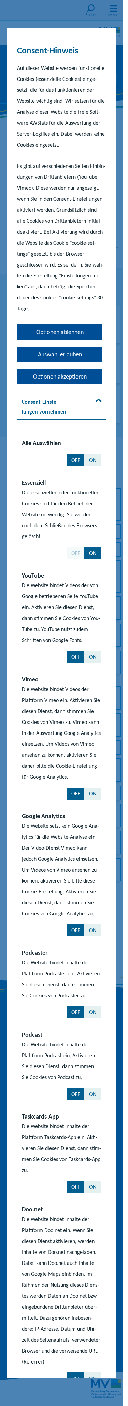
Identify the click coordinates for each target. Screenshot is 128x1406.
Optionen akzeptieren (60, 376)
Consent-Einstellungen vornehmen (44, 406)
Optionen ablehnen (60, 332)
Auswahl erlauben (60, 354)
